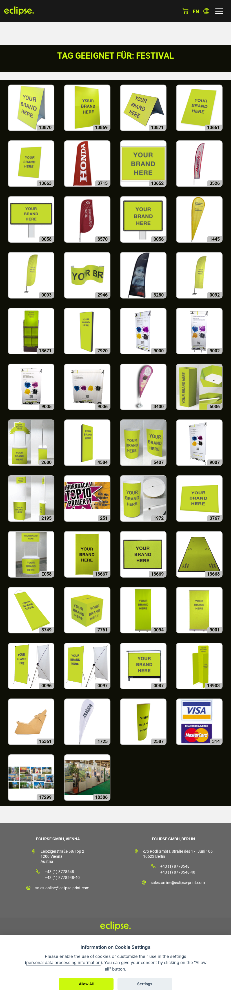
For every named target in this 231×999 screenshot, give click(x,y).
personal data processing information (63, 962)
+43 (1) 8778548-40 (62, 877)
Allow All (86, 984)
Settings (144, 984)
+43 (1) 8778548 (59, 871)
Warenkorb (185, 11)
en (196, 11)
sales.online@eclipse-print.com (62, 888)
